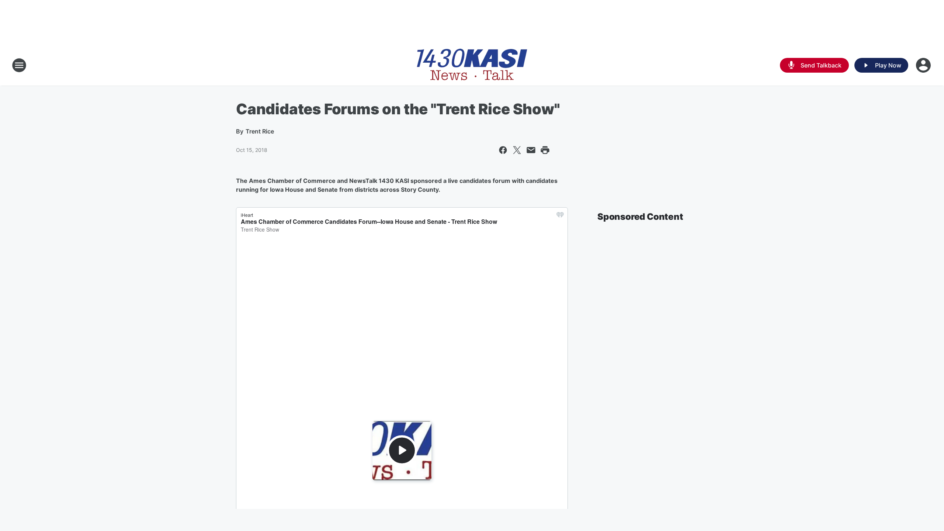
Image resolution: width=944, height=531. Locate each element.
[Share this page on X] (517, 150)
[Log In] (924, 65)
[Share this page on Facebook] (503, 150)
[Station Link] (472, 65)
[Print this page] (545, 150)
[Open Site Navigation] (19, 65)
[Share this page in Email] (531, 150)
